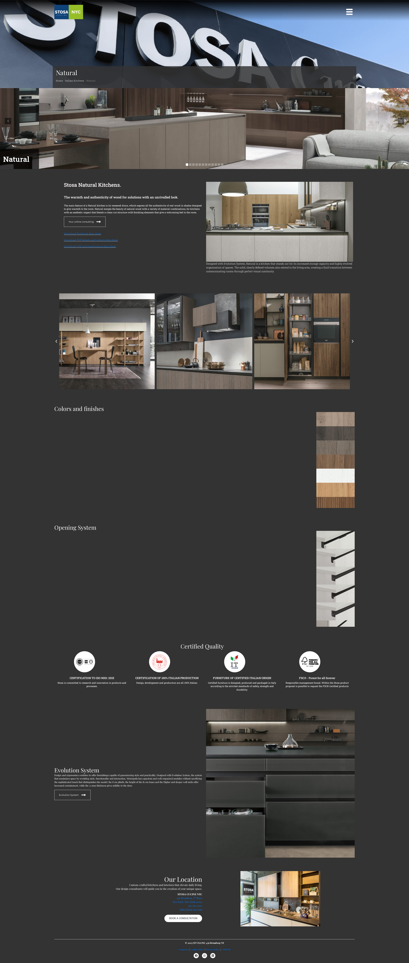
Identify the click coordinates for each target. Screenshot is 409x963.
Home (59, 80)
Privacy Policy (213, 949)
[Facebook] (196, 955)
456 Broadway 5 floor (189, 898)
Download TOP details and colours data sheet (91, 240)
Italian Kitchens (74, 80)
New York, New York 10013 (187, 902)
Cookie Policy (197, 949)
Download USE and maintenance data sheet (90, 246)
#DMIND (226, 949)
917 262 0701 (195, 905)
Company (183, 949)
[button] (56, 341)
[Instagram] (204, 955)
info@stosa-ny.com (191, 909)
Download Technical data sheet (82, 233)
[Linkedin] (212, 955)
